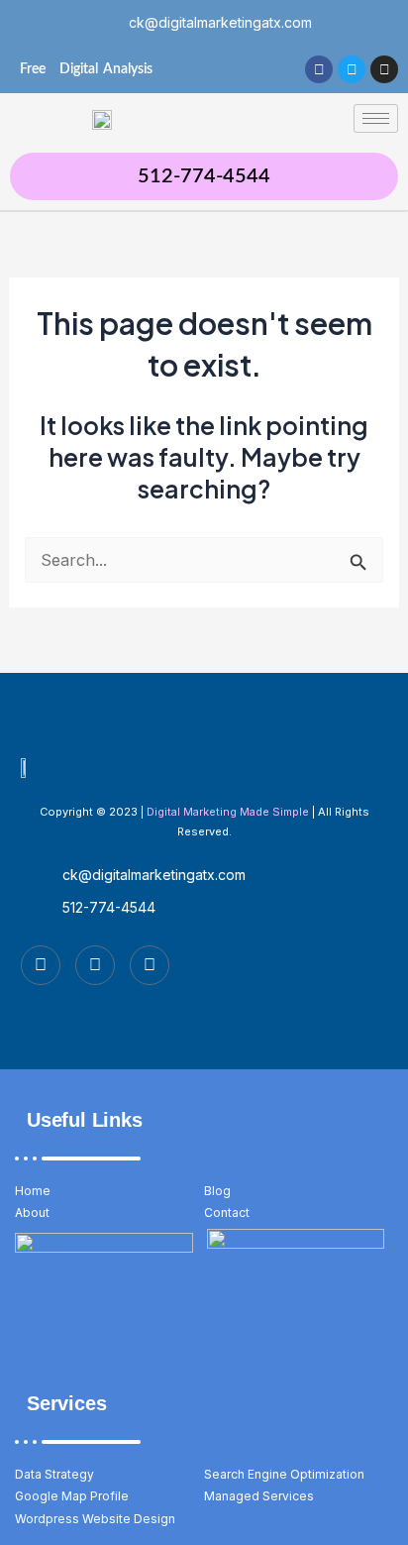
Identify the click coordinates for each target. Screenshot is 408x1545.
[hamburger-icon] (376, 118)
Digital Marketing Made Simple (228, 812)
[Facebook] (40, 965)
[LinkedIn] (149, 965)
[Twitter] (95, 965)
